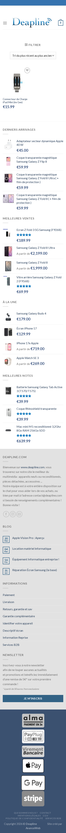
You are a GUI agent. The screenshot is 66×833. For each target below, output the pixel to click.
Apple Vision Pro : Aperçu (28, 538)
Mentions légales (29, 815)
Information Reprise (15, 637)
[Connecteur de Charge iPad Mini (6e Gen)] (17, 81)
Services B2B (11, 644)
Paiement (9, 595)
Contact (45, 812)
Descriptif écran (13, 630)
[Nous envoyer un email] (19, 514)
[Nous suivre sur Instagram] (13, 514)
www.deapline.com (33, 467)
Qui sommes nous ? (25, 812)
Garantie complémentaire (19, 616)
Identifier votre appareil (18, 623)
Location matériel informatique (31, 548)
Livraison (8, 602)
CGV (45, 815)
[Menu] (5, 23)
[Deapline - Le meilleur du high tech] (32, 23)
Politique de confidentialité (24, 818)
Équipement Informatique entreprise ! (35, 559)
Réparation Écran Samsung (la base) (34, 570)
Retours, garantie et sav (17, 609)
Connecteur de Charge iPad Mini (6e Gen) (15, 101)
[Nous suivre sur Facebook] (6, 514)
